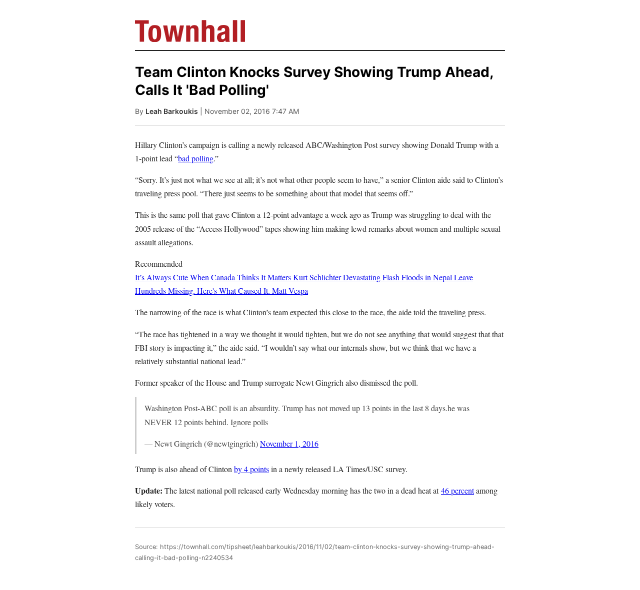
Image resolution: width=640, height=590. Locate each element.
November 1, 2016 (289, 443)
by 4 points (251, 469)
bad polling (196, 158)
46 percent (457, 490)
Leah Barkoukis (172, 111)
